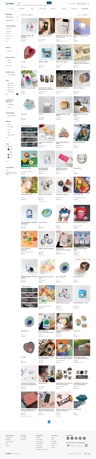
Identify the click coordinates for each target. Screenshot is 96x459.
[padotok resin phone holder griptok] (82, 239)
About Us (53, 437)
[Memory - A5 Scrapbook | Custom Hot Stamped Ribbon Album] (29, 400)
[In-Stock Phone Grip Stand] (64, 78)
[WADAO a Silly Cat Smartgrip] (64, 293)
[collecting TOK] (82, 159)
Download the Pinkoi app (75, 445)
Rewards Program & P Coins (42, 449)
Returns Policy (39, 447)
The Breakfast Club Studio (27, 171)
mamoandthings (42, 39)
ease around (24, 39)
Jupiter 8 (31, 5)
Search (49, 2)
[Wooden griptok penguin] (64, 213)
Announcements (39, 441)
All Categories (9, 437)
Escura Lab (41, 360)
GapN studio (76, 65)
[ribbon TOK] (29, 104)
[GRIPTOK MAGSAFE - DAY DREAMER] (29, 26)
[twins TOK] (29, 347)
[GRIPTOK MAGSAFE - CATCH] (82, 293)
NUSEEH (23, 91)
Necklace (40, 5)
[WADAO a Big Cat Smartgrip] (47, 185)
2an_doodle (58, 65)
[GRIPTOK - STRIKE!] (47, 52)
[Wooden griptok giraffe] (82, 132)
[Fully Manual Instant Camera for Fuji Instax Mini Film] (47, 347)
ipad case (36, 5)
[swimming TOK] (82, 400)
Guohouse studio (60, 91)
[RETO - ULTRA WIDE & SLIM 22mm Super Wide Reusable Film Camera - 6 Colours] (64, 347)
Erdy (75, 39)
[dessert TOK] (82, 321)
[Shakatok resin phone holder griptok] (82, 104)
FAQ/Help (38, 437)
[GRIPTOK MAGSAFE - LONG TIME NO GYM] (29, 267)
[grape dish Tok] (29, 321)
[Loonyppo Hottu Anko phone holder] (47, 132)
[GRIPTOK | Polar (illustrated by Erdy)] (82, 26)
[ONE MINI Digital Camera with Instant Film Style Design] (82, 373)
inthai (57, 171)
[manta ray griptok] (47, 373)
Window (7, 445)
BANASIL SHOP (59, 197)
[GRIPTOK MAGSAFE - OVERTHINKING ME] (47, 159)
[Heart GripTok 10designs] (64, 185)
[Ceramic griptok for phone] (47, 26)
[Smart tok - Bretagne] (82, 78)
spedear (58, 412)
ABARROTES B (59, 145)
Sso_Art (23, 197)
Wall (7, 443)
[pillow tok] (47, 104)
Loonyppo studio (42, 145)
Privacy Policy (39, 445)
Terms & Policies (39, 443)
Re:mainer (23, 412)
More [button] (7, 41)
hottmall (58, 39)
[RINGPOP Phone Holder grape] (29, 78)
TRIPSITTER (76, 117)
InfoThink (76, 360)
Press (52, 439)
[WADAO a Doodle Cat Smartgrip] (47, 239)
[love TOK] (29, 52)
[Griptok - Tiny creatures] (64, 52)
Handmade (18, 5)
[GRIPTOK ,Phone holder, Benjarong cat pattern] (64, 159)
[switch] (12, 17)
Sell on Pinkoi (72, 3)
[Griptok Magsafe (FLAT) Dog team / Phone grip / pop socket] (64, 373)
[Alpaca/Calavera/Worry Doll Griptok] (64, 132)
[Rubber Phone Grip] (82, 185)
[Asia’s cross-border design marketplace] (10, 3)
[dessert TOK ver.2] (47, 213)
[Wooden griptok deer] (82, 267)
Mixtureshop (76, 91)
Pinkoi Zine (8, 439)
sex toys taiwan (25, 5)
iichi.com (53, 447)
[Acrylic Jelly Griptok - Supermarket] (29, 239)
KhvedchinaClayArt (78, 226)
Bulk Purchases (39, 439)
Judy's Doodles (42, 386)
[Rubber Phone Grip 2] (29, 159)
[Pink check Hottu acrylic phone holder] (47, 267)
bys (22, 65)
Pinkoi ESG (53, 441)
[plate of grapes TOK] (64, 267)
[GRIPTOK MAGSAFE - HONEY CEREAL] (64, 104)
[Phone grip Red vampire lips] (82, 213)
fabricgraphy (41, 117)
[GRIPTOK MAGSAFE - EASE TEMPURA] (64, 321)
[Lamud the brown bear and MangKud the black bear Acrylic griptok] (82, 52)
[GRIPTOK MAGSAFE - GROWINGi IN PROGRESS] (29, 213)
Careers (53, 445)
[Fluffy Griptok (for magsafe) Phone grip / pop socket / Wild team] (47, 78)
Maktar (40, 412)
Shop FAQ (23, 439)
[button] (17, 94)
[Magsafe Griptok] (47, 293)
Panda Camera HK (60, 360)
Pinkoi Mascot (54, 443)
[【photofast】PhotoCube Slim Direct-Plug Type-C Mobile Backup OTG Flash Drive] (29, 373)
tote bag (45, 5)
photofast (23, 386)
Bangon (75, 145)
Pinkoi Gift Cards (9, 441)
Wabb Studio (41, 197)
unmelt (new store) (43, 91)
